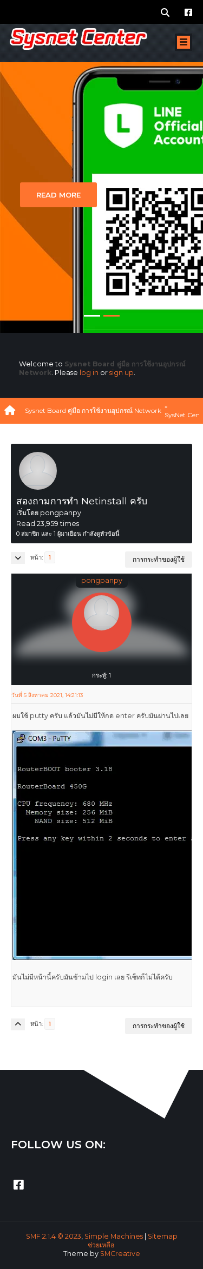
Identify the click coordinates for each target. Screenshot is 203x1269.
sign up (121, 373)
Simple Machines (113, 1236)
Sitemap (163, 1236)
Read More (58, 194)
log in (89, 373)
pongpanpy (101, 580)
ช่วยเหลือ (101, 1245)
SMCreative (120, 1254)
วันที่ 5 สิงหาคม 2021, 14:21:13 (47, 695)
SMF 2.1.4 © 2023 (53, 1236)
